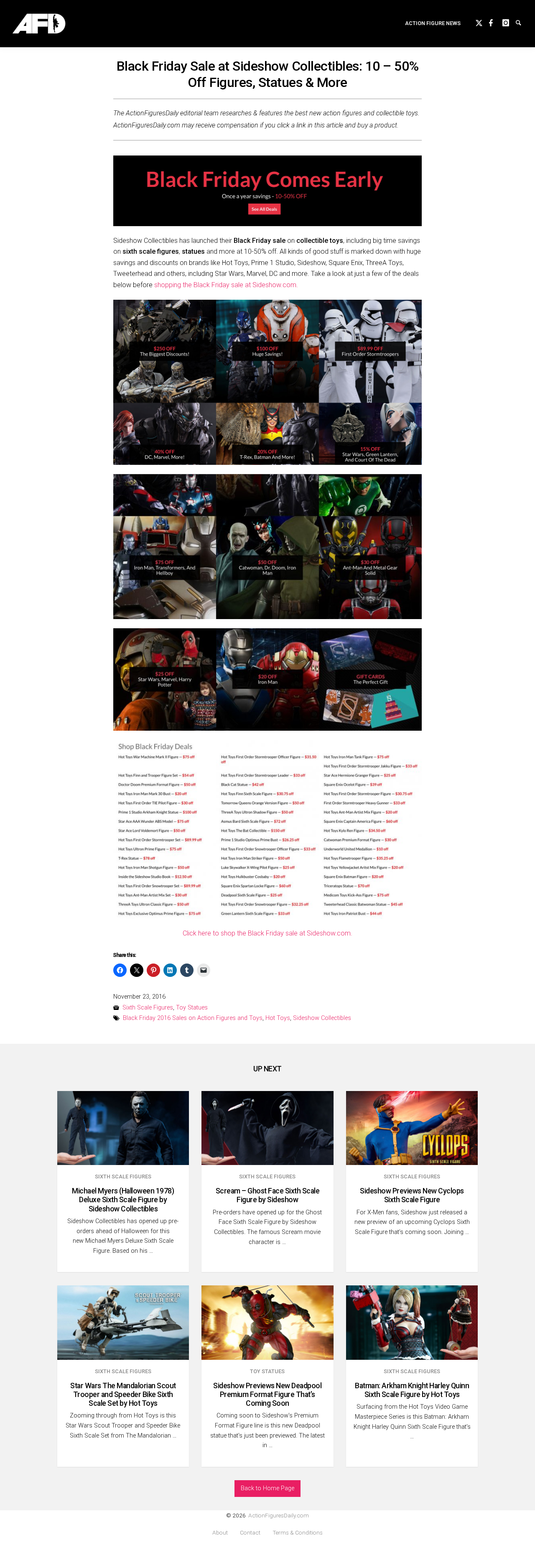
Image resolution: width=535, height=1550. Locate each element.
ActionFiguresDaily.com (278, 1515)
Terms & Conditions (298, 1532)
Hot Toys (277, 1018)
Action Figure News (433, 23)
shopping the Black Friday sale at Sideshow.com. (226, 285)
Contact (250, 1532)
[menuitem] (432, 24)
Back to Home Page (267, 1488)
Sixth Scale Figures (147, 1007)
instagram (509, 21)
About (220, 1532)
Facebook (495, 21)
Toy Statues (192, 1007)
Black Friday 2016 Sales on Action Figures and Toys (192, 1018)
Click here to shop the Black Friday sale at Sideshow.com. (267, 933)
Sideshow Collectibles (322, 1018)
